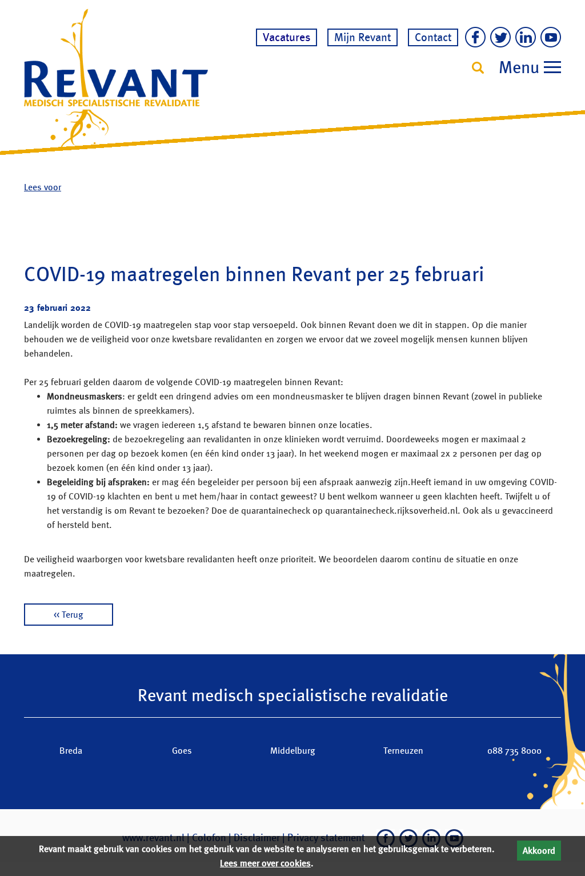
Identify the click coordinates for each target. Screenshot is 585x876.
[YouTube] (548, 38)
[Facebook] (473, 38)
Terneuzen (403, 750)
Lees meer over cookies (265, 863)
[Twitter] (498, 38)
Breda (70, 750)
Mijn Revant (362, 37)
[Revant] (116, 78)
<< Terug (68, 614)
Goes (182, 750)
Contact (433, 37)
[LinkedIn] (523, 38)
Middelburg (292, 750)
